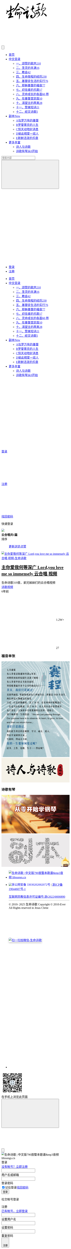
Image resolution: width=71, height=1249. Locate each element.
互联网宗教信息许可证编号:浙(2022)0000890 (37, 896)
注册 (12, 271)
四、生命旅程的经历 (31, 76)
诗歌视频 (7, 587)
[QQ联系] (39, 1002)
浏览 (17, 546)
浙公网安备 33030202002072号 (31, 884)
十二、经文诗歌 (27, 111)
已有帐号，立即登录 (14, 1211)
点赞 (23, 546)
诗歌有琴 (27, 151)
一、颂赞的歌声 (28, 63)
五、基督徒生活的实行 (32, 81)
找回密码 (22, 1187)
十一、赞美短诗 (27, 107)
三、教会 (23, 72)
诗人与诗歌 (23, 146)
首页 (12, 54)
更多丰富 (14, 142)
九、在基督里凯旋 (29, 98)
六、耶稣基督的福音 (30, 85)
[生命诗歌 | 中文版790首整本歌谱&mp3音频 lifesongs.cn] (26, 19)
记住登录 (11, 1187)
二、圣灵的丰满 (27, 67)
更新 (12, 546)
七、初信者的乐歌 (29, 89)
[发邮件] (39, 1063)
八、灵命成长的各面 (32, 94)
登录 (12, 267)
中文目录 (14, 59)
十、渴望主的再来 (29, 102)
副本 (14, 116)
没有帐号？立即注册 (14, 1166)
